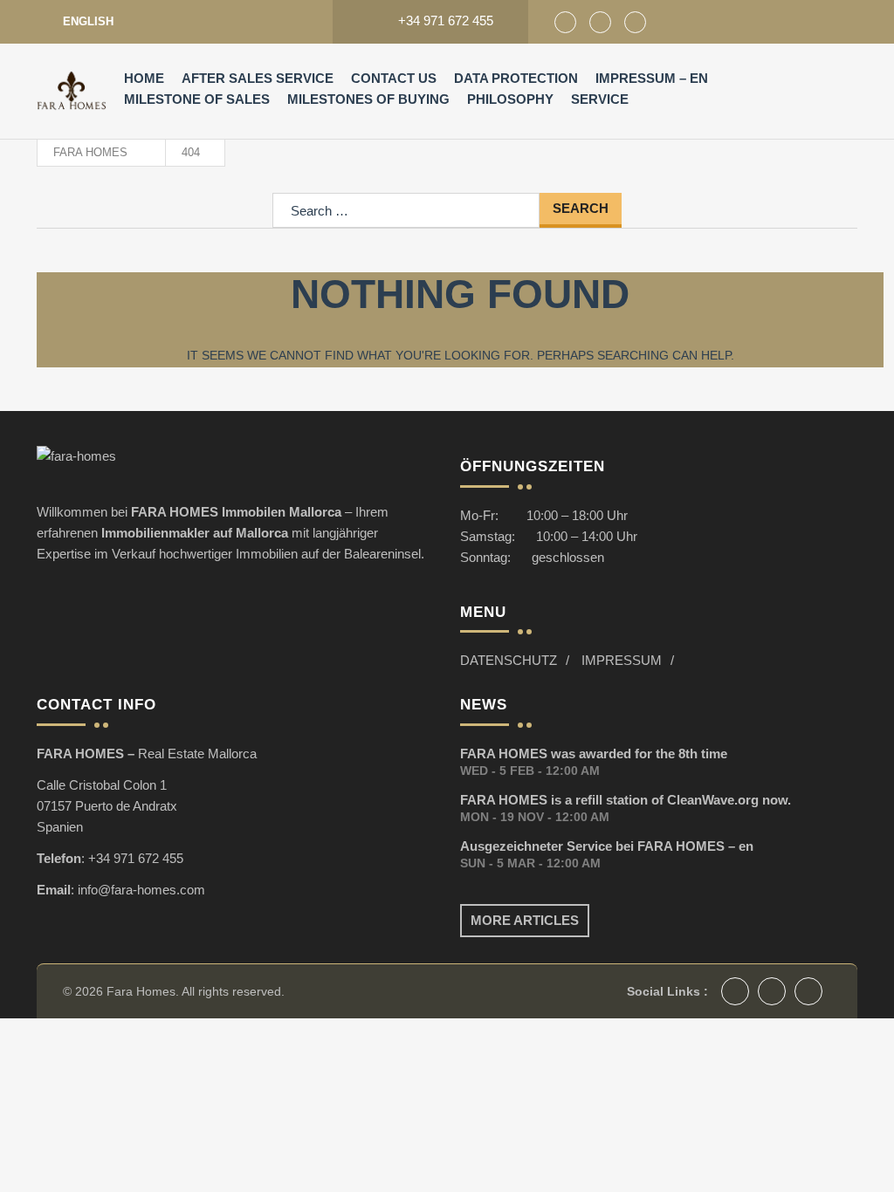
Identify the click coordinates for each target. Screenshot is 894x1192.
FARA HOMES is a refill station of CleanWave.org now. (625, 799)
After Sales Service (258, 78)
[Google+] (600, 22)
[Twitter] (635, 22)
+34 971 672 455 (135, 858)
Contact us (394, 78)
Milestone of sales (197, 99)
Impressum (621, 660)
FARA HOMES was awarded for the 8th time (593, 753)
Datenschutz (508, 660)
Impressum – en (651, 78)
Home (144, 78)
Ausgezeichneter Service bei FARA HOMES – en (606, 846)
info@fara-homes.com (141, 889)
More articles (525, 920)
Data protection (516, 78)
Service (600, 99)
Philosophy (510, 99)
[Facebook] (565, 22)
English (88, 21)
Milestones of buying (368, 99)
